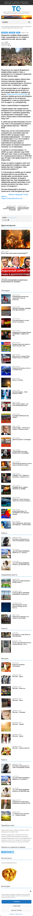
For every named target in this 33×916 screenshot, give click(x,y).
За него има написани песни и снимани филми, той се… (21, 643)
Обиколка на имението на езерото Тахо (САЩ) (20, 617)
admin (6, 42)
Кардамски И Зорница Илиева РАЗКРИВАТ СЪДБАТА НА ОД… (21, 334)
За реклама (16, 2)
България (4, 32)
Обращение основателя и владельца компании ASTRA (21, 802)
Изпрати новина (24, 2)
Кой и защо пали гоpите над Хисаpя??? (14, 253)
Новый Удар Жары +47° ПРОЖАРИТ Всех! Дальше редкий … (20, 512)
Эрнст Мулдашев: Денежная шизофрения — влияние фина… (22, 523)
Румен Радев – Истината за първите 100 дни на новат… (21, 428)
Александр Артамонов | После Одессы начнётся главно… (22, 464)
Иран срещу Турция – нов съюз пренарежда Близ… (20, 404)
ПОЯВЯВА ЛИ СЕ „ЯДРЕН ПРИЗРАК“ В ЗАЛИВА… (20, 488)
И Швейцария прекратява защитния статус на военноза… (20, 298)
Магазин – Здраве (18, 724)
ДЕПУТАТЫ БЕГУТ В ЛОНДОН (21, 439)
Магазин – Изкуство (18, 688)
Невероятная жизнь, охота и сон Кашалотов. (21, 368)
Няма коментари (5, 44)
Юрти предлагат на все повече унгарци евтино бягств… (19, 606)
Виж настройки (16, 910)
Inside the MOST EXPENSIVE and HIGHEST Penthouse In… (21, 593)
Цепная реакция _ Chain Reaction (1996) (19, 392)
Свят (18, 32)
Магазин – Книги (17, 700)
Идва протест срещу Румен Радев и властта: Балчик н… (21, 356)
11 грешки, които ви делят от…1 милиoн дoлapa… (20, 814)
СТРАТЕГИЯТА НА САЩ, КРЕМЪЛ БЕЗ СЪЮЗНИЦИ (20, 452)
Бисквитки (12, 914)
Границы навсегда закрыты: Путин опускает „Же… (21, 345)
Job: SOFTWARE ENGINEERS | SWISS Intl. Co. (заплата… (21, 551)
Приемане (16, 901)
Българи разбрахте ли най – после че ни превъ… (21, 321)
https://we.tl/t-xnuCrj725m (17, 94)
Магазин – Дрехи (17, 736)
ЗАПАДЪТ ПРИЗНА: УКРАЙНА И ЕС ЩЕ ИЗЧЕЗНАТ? (21, 309)
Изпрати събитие (16, 3)
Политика (12, 32)
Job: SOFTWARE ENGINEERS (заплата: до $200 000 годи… (21, 563)
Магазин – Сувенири (18, 712)
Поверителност (19, 914)
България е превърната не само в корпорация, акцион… (21, 539)
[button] (30, 891)
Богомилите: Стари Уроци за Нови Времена (21, 635)
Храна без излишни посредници (18, 665)
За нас (11, 2)
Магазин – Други (17, 676)
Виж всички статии (12, 217)
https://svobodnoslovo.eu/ (12, 198)
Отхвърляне (16, 906)
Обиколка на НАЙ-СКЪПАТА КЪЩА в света (21, 581)
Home (2, 26)
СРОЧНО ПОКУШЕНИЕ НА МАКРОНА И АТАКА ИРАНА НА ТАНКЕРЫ (14, 281)
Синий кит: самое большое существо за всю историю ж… (21, 500)
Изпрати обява (7, 3)
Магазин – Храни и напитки (20, 748)
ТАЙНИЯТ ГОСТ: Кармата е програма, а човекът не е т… (21, 476)
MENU (6, 22)
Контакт (7, 2)
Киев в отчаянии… (18, 380)
